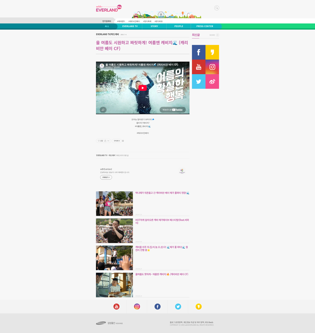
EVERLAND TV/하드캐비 (107, 34)
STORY (154, 26)
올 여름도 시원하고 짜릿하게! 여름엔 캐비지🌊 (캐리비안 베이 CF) (142, 45)
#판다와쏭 (159, 21)
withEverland (106, 168)
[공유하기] (105, 141)
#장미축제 (147, 21)
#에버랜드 (121, 21)
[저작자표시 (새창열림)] (123, 141)
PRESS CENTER (204, 26)
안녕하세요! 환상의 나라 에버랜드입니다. (115, 172)
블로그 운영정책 (176, 322)
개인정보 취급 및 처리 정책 (193, 322)
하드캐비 (112, 155)
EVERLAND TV (130, 26)
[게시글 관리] (108, 141)
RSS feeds (209, 322)
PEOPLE (178, 26)
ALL (107, 26)
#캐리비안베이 (134, 21)
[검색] (216, 8)
